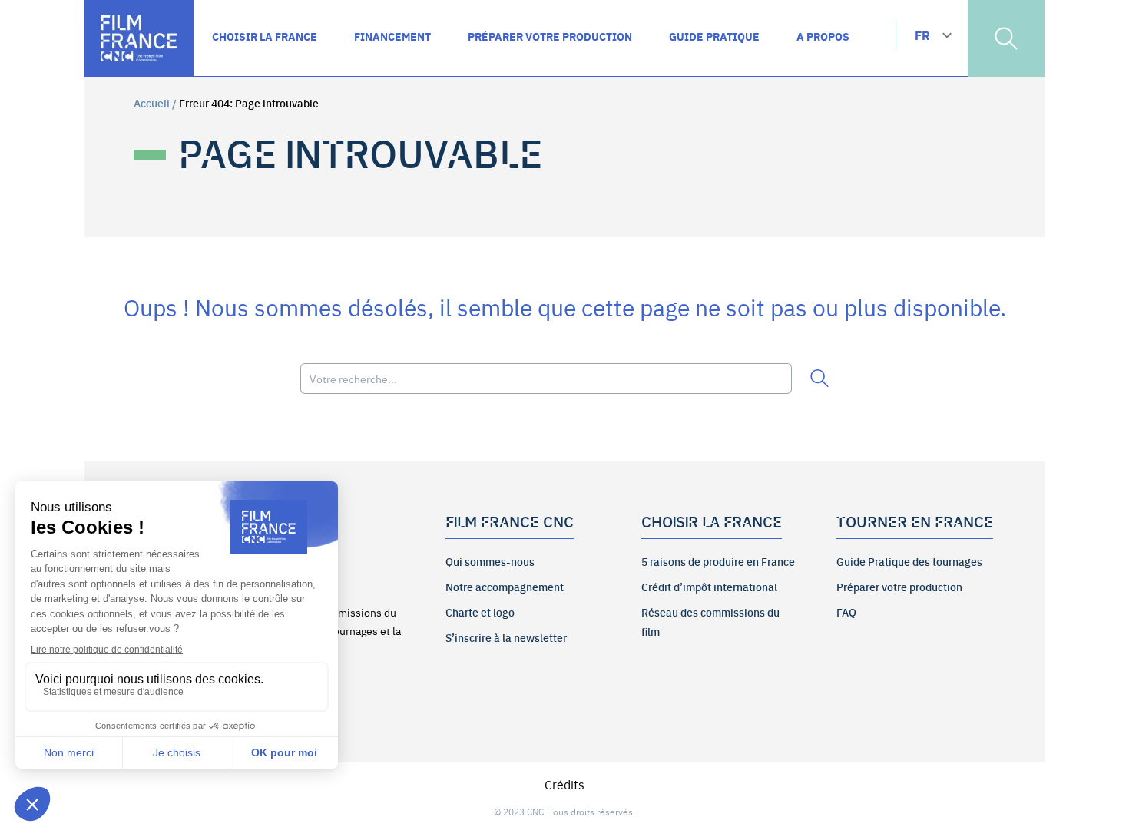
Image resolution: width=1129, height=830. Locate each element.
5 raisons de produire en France (718, 561)
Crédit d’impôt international (709, 586)
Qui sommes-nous (490, 561)
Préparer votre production (899, 586)
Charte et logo (480, 612)
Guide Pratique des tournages (909, 561)
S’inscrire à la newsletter (506, 637)
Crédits (564, 783)
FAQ (846, 612)
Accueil (152, 103)
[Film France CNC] (139, 38)
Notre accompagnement (504, 586)
